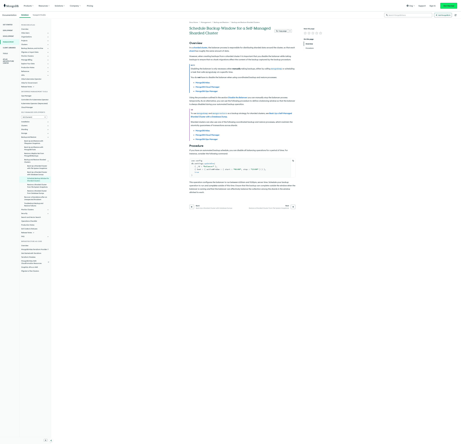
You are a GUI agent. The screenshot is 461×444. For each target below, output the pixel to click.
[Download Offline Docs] (46, 440)
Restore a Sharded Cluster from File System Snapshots (37, 186)
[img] (305, 33)
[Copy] (293, 160)
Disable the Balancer (237, 97)
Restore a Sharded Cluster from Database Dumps (37, 192)
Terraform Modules (28, 257)
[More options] (290, 31)
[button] (411, 6)
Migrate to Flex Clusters (30, 271)
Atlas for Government (29, 83)
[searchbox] (408, 15)
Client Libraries (9, 48)
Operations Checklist (29, 221)
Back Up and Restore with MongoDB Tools (33, 148)
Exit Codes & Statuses (29, 229)
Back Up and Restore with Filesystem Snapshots (33, 142)
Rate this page (309, 29)
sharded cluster (200, 47)
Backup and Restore (221, 22)
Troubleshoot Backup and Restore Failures (33, 204)
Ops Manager (26, 96)
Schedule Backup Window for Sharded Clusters (38, 179)
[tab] (25, 15)
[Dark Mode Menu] (455, 15)
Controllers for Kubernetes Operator (35, 100)
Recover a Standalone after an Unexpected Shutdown (35, 198)
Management (206, 22)
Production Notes (27, 225)
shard (192, 51)
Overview (24, 29)
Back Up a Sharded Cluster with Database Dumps (37, 173)
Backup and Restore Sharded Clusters (245, 22)
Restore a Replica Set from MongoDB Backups (34, 154)
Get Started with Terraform (31, 253)
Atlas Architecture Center (8, 61)
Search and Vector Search (31, 217)
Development (8, 36)
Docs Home (193, 22)
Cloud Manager (27, 107)
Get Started (448, 6)
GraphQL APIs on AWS (29, 267)
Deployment (8, 30)
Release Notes (26, 87)
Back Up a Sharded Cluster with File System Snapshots (37, 167)
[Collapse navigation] (51, 440)
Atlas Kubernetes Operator (31, 79)
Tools (5, 53)
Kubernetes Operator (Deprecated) (34, 103)
